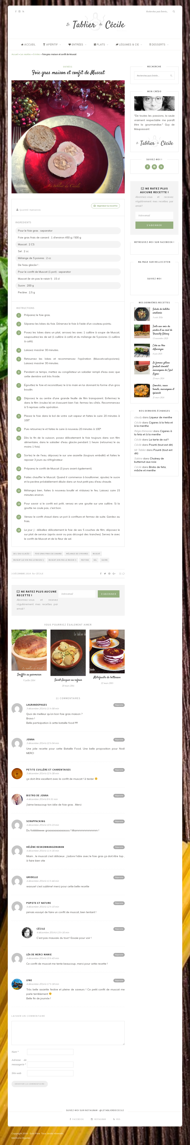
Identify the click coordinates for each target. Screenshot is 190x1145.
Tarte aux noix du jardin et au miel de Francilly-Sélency (162, 330)
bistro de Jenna (37, 795)
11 (120, 573)
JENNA (30, 739)
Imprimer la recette (106, 205)
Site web (16, 1073)
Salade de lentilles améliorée (161, 311)
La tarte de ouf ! (159, 439)
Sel (95, 560)
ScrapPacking (35, 821)
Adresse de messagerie (19, 1062)
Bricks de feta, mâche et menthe (150, 468)
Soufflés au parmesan (29, 675)
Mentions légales (21, 1137)
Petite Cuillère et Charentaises (48, 769)
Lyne (29, 980)
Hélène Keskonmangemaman (45, 847)
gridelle (32, 877)
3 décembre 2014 (21, 573)
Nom (15, 1051)
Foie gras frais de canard (48, 553)
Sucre (104, 560)
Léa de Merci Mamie (39, 954)
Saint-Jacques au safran (68, 680)
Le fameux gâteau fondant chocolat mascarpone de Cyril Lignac (163, 368)
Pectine (85, 560)
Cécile (39, 573)
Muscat (96, 553)
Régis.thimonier (143, 431)
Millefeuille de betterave (107, 677)
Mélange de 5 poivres (77, 553)
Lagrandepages (36, 704)
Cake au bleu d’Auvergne (159, 347)
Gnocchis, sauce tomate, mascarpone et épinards (163, 389)
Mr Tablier (140, 450)
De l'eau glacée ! (21, 553)
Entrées (36, 54)
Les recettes (25, 54)
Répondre (119, 705)
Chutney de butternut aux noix (149, 460)
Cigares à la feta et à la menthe (153, 432)
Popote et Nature (38, 903)
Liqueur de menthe (160, 417)
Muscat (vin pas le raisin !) (62, 560)
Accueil (15, 54)
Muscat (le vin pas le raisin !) (28, 560)
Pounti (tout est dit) (161, 444)
